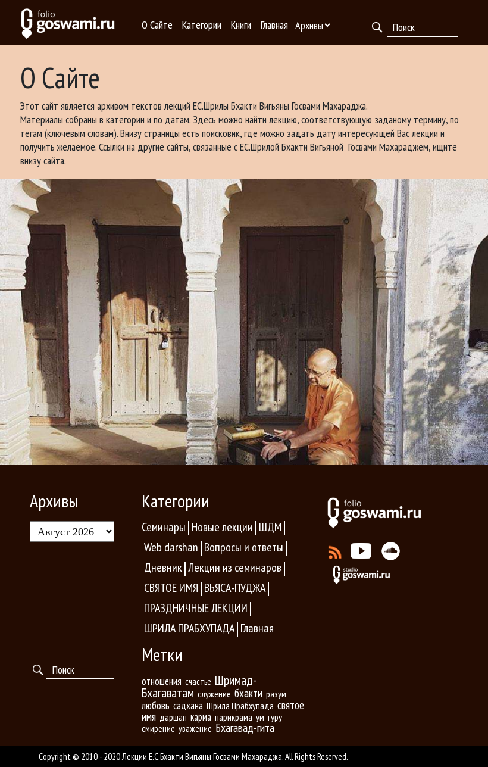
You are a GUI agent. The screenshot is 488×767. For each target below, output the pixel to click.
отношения (162, 681)
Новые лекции (222, 527)
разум (276, 694)
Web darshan (171, 547)
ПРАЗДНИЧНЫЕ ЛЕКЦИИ (196, 608)
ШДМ (270, 527)
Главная (274, 25)
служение (214, 694)
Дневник (163, 567)
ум (260, 717)
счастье (198, 681)
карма (200, 717)
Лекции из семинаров (234, 567)
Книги (241, 25)
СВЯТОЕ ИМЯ (171, 587)
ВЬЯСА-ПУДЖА (234, 587)
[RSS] (335, 549)
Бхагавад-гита (244, 727)
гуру (275, 717)
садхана (188, 705)
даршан (173, 717)
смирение (158, 728)
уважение (195, 728)
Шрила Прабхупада (240, 706)
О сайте (157, 25)
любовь (156, 705)
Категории (201, 25)
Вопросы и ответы (243, 547)
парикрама (233, 717)
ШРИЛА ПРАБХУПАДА (189, 628)
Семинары (164, 527)
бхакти (248, 693)
